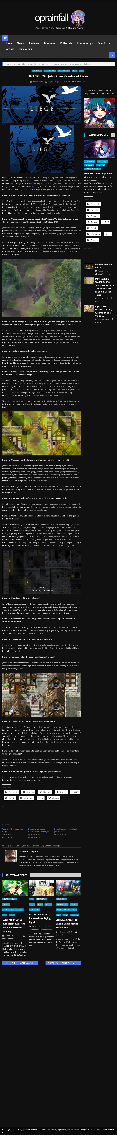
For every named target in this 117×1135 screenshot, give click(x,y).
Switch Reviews (92, 169)
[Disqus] (41, 1003)
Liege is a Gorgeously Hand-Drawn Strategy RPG (39, 830)
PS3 (32, 904)
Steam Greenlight (53, 845)
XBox (48, 904)
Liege (43, 845)
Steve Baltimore (8, 938)
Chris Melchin (61, 935)
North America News (13, 909)
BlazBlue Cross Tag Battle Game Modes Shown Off (67, 923)
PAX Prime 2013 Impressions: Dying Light (40, 918)
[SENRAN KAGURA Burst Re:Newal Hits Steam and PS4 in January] (15, 888)
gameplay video (19, 527)
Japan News (62, 904)
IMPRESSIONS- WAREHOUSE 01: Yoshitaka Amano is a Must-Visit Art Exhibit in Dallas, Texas (104, 287)
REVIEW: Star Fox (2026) (103, 266)
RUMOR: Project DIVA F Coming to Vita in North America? (64, 963)
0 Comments (80, 81)
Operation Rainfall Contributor (40, 929)
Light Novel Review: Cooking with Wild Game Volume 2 (103, 311)
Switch (75, 915)
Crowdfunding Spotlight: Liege (12, 830)
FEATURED (103, 161)
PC (82, 71)
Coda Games (16, 845)
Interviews (64, 71)
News (20, 43)
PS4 (12, 915)
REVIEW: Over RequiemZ (98, 173)
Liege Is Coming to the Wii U (65, 828)
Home (8, 43)
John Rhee (28, 177)
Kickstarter (36, 845)
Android (36, 71)
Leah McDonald (104, 274)
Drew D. (98, 322)
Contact (9, 49)
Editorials (66, 43)
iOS (74, 71)
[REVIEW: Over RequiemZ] (99, 149)
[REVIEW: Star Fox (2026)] (89, 266)
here (32, 186)
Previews (49, 43)
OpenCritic (104, 43)
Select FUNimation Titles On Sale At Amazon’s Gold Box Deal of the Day (22, 963)
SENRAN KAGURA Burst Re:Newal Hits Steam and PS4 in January (14, 925)
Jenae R (108, 177)
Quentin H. (99, 301)
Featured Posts (97, 135)
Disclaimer (25, 49)
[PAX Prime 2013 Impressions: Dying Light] (41, 888)
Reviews (34, 43)
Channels (61, 899)
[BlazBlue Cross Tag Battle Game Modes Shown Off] (68, 888)
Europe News (10, 899)
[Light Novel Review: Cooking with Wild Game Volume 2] (89, 308)
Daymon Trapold (54, 81)
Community (84, 43)
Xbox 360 (34, 909)
